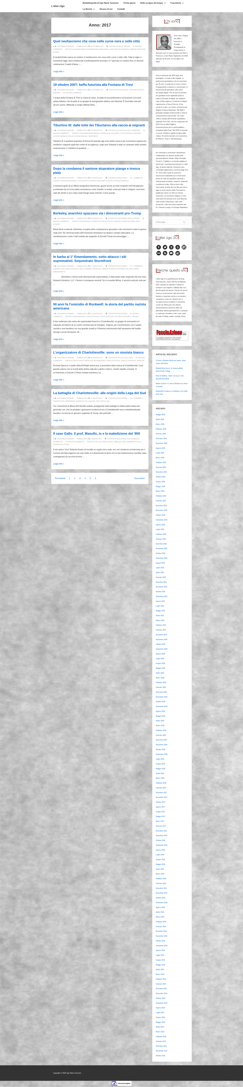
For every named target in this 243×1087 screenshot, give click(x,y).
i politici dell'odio (125, 358)
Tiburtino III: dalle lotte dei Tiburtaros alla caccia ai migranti (99, 125)
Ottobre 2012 (160, 1056)
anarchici (87, 221)
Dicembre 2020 (161, 635)
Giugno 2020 (160, 663)
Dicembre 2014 (161, 931)
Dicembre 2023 (161, 505)
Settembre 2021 (161, 596)
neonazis (132, 361)
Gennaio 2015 (161, 926)
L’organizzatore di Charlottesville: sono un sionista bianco (98, 352)
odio (138, 221)
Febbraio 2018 (161, 783)
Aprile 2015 (160, 912)
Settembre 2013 (161, 1003)
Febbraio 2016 (161, 879)
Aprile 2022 (160, 572)
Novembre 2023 (161, 510)
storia (66, 444)
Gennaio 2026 (161, 434)
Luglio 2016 (160, 855)
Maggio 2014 (160, 965)
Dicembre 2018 (161, 740)
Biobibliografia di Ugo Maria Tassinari (100, 3)
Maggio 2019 (160, 716)
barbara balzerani (91, 133)
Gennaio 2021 (161, 630)
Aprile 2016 (160, 869)
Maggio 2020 (160, 668)
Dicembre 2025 (161, 438)
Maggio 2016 (160, 864)
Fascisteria (175, 3)
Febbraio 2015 (161, 922)
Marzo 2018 (160, 778)
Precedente (60, 478)
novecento (58, 444)
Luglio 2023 (160, 529)
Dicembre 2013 (161, 989)
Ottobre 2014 (160, 941)
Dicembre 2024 (161, 472)
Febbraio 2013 (161, 1036)
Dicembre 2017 (161, 793)
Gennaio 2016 (161, 883)
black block (108, 221)
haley (103, 316)
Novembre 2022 (161, 548)
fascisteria (123, 90)
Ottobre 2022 (160, 553)
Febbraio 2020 (161, 682)
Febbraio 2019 (161, 730)
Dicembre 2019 (161, 692)
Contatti (121, 9)
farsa (104, 442)
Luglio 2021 (160, 606)
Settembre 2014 (161, 946)
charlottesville (71, 269)
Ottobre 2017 (160, 802)
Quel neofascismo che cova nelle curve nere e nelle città (96, 41)
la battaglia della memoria (128, 130)
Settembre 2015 (161, 903)
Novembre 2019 (161, 697)
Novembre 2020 (161, 639)
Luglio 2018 (160, 759)
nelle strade (124, 46)
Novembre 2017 (161, 797)
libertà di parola (109, 269)
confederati (69, 401)
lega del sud (93, 401)
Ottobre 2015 (160, 898)
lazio (111, 49)
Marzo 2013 (160, 1032)
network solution (125, 269)
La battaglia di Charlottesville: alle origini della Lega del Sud (99, 393)
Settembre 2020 (161, 649)
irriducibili (103, 49)
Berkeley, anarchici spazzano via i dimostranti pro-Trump (97, 213)
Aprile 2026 (160, 419)
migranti (64, 136)
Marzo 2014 (160, 974)
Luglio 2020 (160, 659)
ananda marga (70, 181)
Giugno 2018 (160, 764)
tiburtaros (93, 136)
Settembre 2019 (161, 706)
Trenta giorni (129, 3)
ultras (56, 52)
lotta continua (126, 133)
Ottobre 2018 (160, 749)
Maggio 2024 (160, 486)
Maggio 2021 (160, 611)
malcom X (110, 316)
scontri (109, 181)
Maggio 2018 (160, 769)
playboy (118, 316)
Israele (124, 361)
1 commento (138, 178)
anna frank (81, 49)
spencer (140, 361)
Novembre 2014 (161, 936)
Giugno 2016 (160, 859)
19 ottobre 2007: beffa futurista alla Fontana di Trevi (93, 85)
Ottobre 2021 (160, 592)
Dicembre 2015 (161, 888)
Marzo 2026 (160, 424)
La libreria (87, 9)
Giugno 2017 (160, 812)
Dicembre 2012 (161, 1046)
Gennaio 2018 (161, 788)
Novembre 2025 (161, 443)
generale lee (81, 401)
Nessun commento (74, 93)
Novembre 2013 (161, 993)
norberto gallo (134, 442)
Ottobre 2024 (160, 477)
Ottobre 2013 (160, 998)
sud (108, 401)
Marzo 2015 (160, 917)
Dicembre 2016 (161, 831)
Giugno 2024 (160, 482)
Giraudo (93, 181)
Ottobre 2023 (160, 515)
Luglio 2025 (160, 453)
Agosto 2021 (160, 601)
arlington (80, 316)
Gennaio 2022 (161, 577)
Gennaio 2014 (161, 984)
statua (103, 401)
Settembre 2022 (161, 558)
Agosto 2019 (160, 711)
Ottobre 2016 (160, 840)
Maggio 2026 (160, 415)
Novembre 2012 (161, 1051)
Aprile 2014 (160, 969)
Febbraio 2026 (161, 429)
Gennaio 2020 (161, 687)
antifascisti (97, 221)
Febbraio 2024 (161, 496)
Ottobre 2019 (160, 702)
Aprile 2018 (160, 773)
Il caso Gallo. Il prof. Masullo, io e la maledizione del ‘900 (96, 433)
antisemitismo (92, 49)
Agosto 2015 (160, 907)
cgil (100, 442)
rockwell (127, 316)
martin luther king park (124, 221)
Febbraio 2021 (161, 625)
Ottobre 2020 (160, 644)
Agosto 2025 (160, 448)
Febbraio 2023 (161, 534)
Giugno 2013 (160, 1017)
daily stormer (85, 269)
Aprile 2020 (160, 673)
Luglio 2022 (160, 568)
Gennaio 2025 (161, 467)
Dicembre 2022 (161, 544)
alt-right (80, 361)
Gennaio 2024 (161, 501)
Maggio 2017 (160, 816)
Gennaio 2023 (161, 539)
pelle (70, 136)
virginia (135, 316)
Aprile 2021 (160, 615)
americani (88, 361)
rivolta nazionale (121, 49)
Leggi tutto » (58, 71)
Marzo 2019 (160, 725)
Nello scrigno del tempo (151, 3)
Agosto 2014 (160, 950)
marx (124, 442)
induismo (101, 181)
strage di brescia (121, 181)
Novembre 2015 (161, 893)
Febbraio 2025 (161, 462)
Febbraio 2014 (161, 979)
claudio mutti (83, 181)
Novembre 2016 (161, 835)
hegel (110, 442)
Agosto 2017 (160, 807)
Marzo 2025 (160, 458)
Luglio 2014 (160, 955)
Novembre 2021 (161, 587)
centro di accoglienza (109, 133)
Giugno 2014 (160, 960)
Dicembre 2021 (161, 582)
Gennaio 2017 (161, 826)
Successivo (139, 478)
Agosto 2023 (160, 525)
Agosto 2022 (160, 563)
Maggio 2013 (160, 1022)
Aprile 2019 (160, 721)
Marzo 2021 (160, 620)
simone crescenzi (137, 49)
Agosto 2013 (160, 1008)
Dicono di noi (106, 9)
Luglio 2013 (160, 1013)
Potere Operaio (80, 136)
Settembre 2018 (161, 754)
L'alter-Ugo (58, 6)
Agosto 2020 (160, 654)
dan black (97, 269)
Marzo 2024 (160, 491)
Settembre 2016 (161, 845)
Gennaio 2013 (161, 1041)
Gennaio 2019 (161, 735)
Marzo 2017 (160, 821)
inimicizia (117, 442)
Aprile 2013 (160, 1027)
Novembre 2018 (161, 745)
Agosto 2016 (160, 850)
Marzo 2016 (160, 874)
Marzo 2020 (160, 678)
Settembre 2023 (161, 520)
